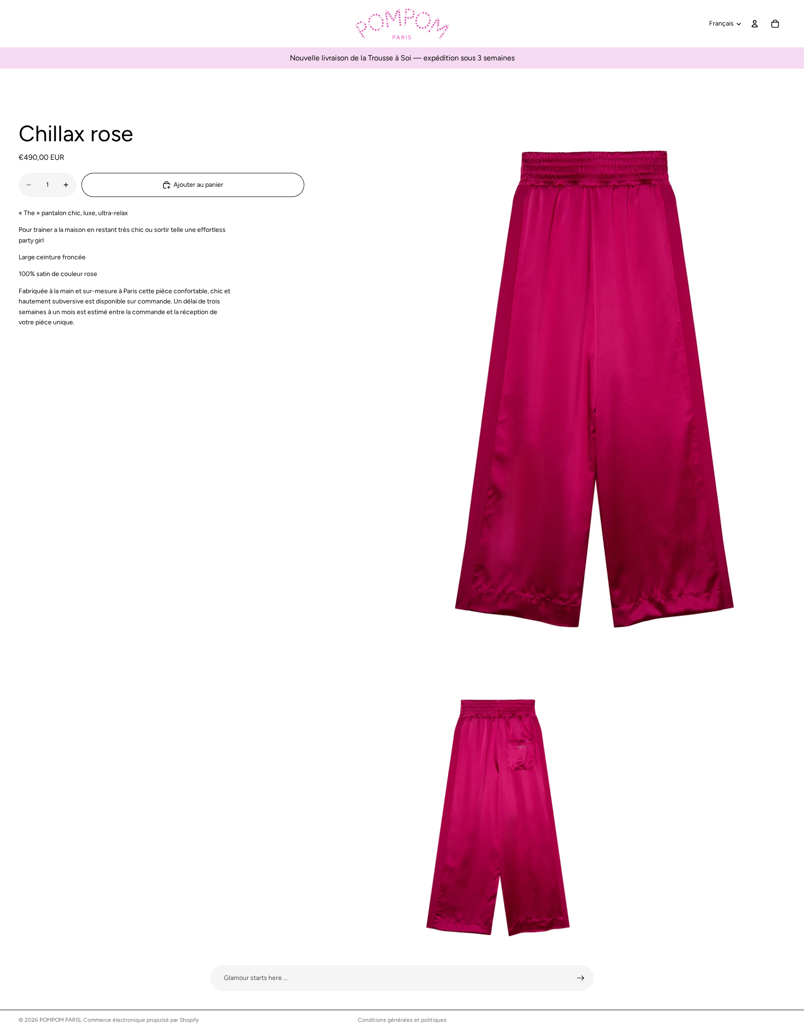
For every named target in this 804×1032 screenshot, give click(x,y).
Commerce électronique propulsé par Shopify (141, 1020)
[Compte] (754, 23)
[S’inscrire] (581, 978)
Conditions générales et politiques (402, 1020)
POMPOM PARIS (60, 1020)
